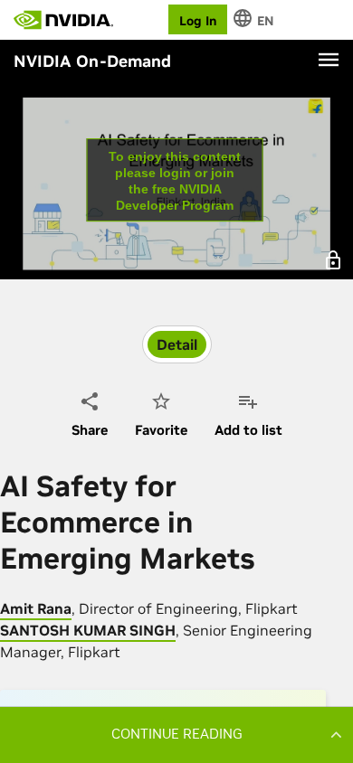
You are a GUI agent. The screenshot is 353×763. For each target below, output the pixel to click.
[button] (176, 734)
